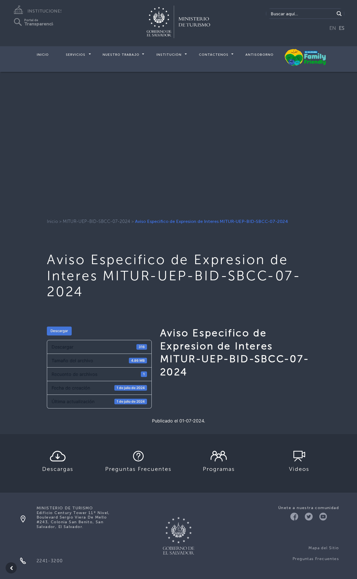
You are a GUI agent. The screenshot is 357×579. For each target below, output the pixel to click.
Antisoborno (259, 55)
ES (341, 28)
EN (332, 28)
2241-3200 (50, 560)
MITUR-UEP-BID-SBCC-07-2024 (96, 221)
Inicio (43, 55)
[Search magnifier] (339, 13)
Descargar (59, 331)
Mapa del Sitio (323, 548)
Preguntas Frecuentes (316, 558)
